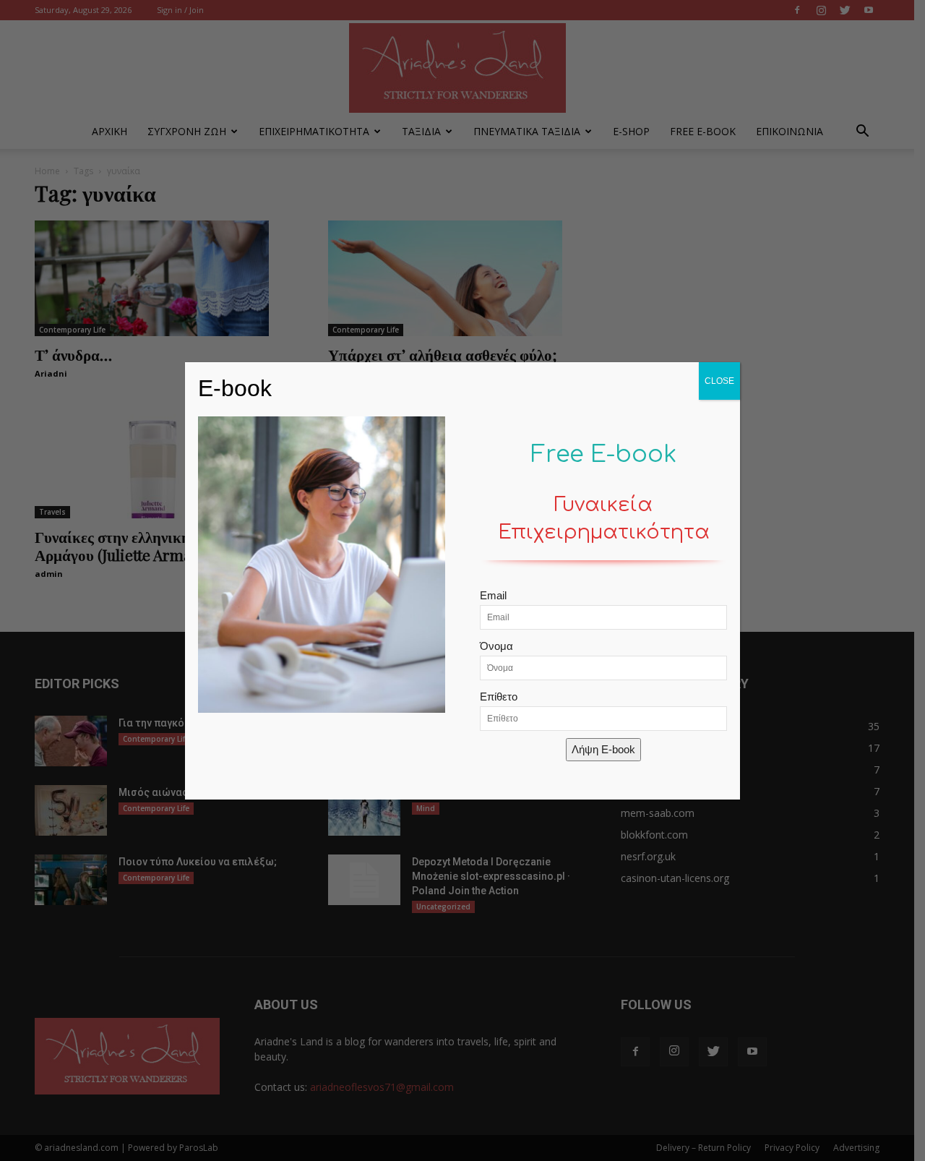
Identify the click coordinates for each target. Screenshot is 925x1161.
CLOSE (719, 381)
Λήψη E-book (603, 749)
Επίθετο (498, 696)
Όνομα (496, 646)
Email (493, 595)
